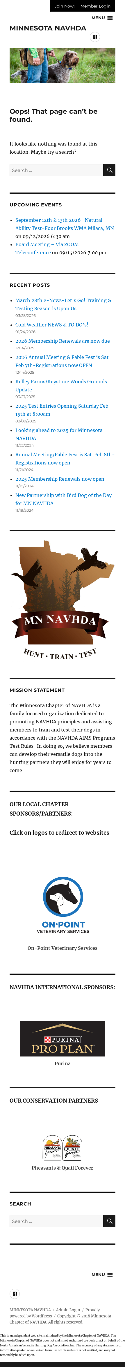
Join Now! (65, 6)
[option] (62, 65)
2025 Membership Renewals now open (59, 479)
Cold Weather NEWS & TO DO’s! (51, 325)
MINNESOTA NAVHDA (48, 28)
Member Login (95, 6)
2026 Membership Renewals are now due (62, 341)
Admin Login (68, 1310)
